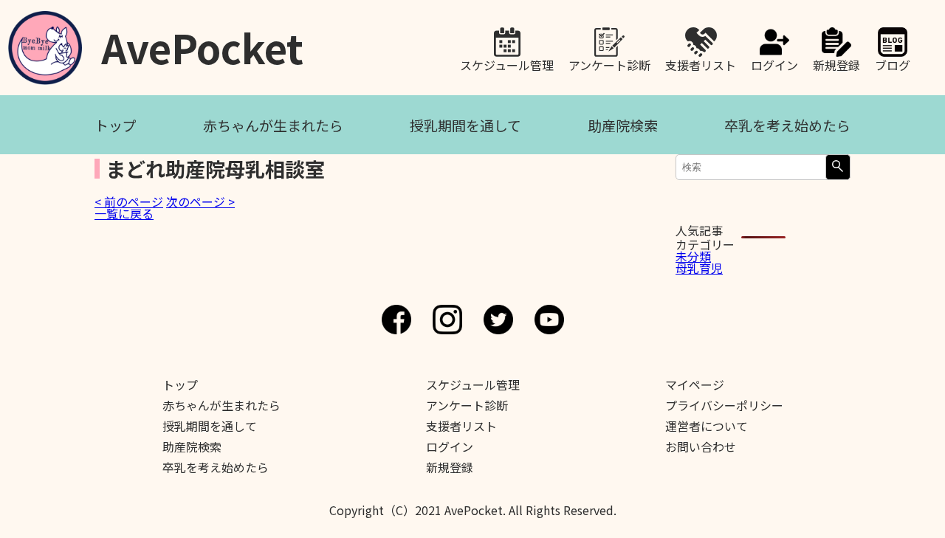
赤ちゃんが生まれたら (273, 125)
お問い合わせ (700, 446)
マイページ (694, 384)
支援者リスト (700, 63)
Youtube (549, 319)
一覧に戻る (124, 213)
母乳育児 (699, 268)
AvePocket (202, 42)
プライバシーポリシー (724, 405)
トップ (115, 125)
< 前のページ (128, 201)
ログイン (774, 63)
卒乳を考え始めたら (787, 125)
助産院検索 (623, 125)
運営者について (706, 426)
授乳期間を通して (465, 125)
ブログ (892, 63)
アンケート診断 (609, 63)
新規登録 (836, 63)
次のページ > (200, 201)
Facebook (396, 319)
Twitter (498, 319)
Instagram (447, 319)
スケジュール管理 (507, 63)
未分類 (693, 256)
